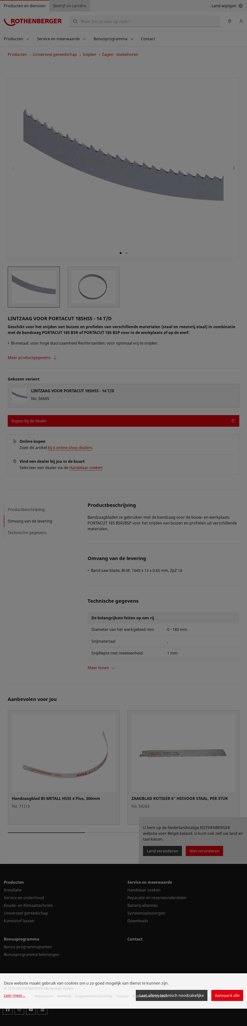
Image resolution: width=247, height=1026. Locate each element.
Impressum (44, 996)
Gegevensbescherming (93, 996)
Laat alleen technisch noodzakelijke (171, 995)
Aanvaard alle (227, 995)
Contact (122, 996)
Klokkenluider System (149, 996)
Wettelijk (64, 996)
